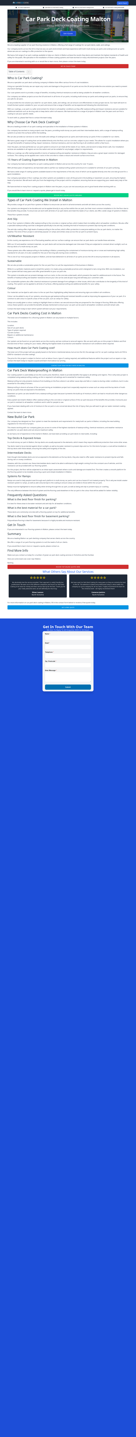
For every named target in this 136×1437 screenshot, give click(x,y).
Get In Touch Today (68, 66)
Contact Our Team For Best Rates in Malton (68, 365)
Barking (10, 563)
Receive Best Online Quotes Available (68, 195)
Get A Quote (68, 33)
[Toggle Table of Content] (27, 72)
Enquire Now (68, 614)
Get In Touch (122, 3)
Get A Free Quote (68, 607)
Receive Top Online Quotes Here (68, 567)
